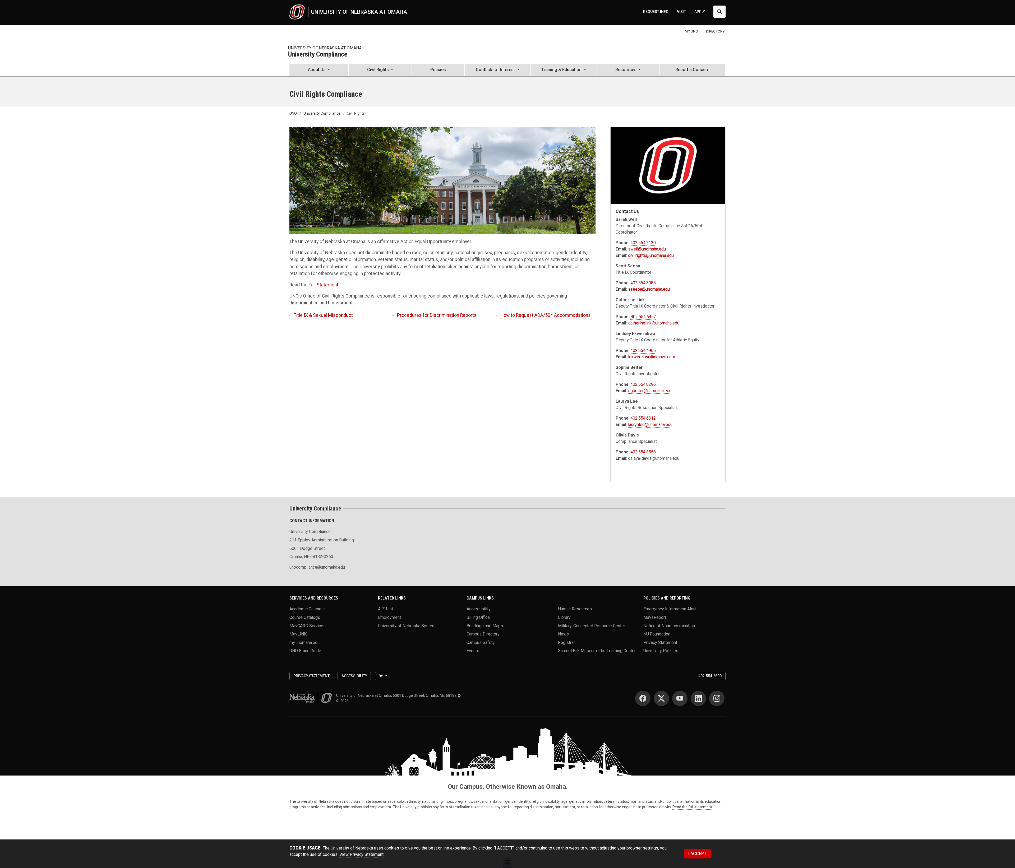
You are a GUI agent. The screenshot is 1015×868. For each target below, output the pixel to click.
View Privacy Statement (361, 854)
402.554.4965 (643, 350)
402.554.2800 (710, 676)
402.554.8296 (643, 384)
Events (473, 650)
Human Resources (575, 608)
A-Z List (385, 608)
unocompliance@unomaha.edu (317, 567)
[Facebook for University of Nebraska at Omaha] (642, 698)
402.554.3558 (643, 451)
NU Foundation (656, 634)
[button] (318, 70)
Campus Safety (481, 642)
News (563, 634)
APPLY (699, 12)
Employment (389, 617)
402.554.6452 (643, 316)
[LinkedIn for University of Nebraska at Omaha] (698, 698)
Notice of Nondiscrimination (669, 625)
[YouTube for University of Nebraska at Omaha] (680, 698)
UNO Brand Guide (305, 650)
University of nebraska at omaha (325, 47)
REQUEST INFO (655, 12)
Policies (438, 69)
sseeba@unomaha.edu (649, 289)
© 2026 (343, 701)
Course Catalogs (304, 617)
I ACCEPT (697, 853)
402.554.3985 (643, 282)
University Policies (660, 650)
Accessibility (479, 608)
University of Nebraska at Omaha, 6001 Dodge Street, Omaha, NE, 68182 (396, 695)
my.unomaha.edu (304, 642)
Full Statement (323, 284)
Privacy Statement (660, 642)
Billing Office (478, 617)
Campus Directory (483, 634)
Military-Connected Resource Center (591, 625)
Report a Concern (692, 69)
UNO (293, 113)
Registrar (566, 642)
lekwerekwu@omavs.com (651, 356)
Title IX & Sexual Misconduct (323, 315)
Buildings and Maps (485, 625)
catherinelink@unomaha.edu (653, 323)
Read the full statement (692, 807)
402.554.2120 (643, 242)
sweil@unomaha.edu (647, 249)
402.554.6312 (643, 418)
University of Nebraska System (407, 625)
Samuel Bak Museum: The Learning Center (597, 650)
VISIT (681, 12)
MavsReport (654, 617)
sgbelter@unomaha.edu (649, 390)
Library (564, 617)
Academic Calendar (307, 608)
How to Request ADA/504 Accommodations (545, 315)
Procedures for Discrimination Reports (437, 315)
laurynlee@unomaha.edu (650, 424)
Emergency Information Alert (669, 608)
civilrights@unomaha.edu (651, 255)
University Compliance (317, 54)
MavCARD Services (307, 625)
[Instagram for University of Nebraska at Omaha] (717, 698)
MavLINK (298, 634)
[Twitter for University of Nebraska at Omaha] (661, 698)
